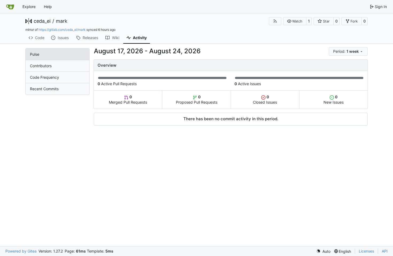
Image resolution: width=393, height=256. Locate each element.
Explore (29, 6)
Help (48, 6)
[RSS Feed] (275, 21)
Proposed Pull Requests (196, 99)
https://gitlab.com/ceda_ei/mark (62, 30)
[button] (294, 21)
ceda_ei (42, 21)
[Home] (10, 7)
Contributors (41, 65)
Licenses (366, 251)
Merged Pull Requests (128, 99)
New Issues (333, 99)
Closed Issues (265, 99)
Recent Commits (44, 88)
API (385, 251)
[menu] (348, 51)
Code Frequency (44, 77)
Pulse (34, 54)
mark (61, 21)
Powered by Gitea (21, 251)
